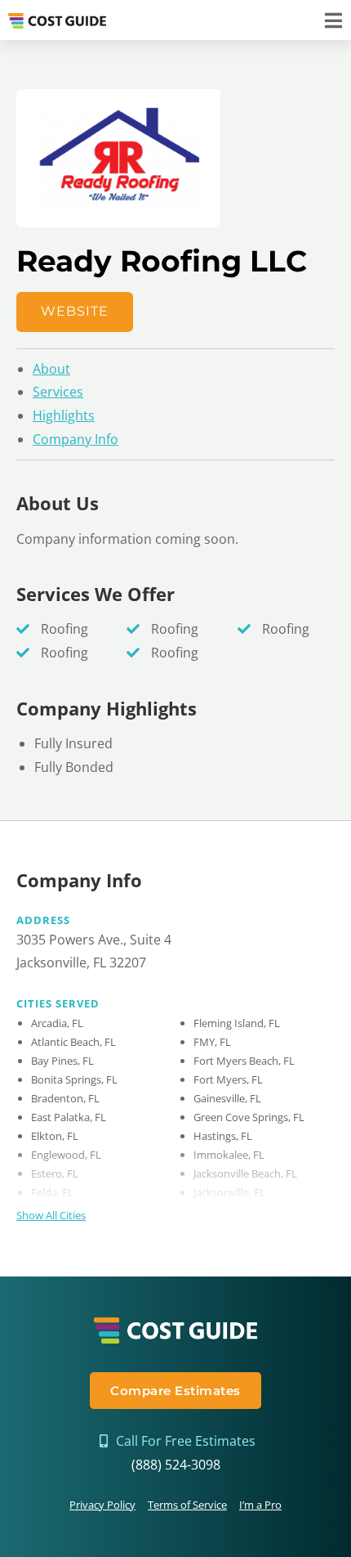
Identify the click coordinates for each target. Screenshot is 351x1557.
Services (58, 392)
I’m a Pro (260, 1504)
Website (75, 311)
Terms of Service (187, 1504)
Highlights (64, 415)
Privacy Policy (102, 1504)
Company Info (75, 439)
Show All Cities (51, 1215)
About (51, 369)
